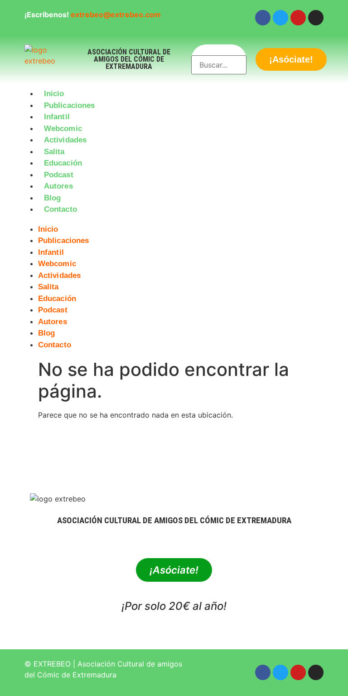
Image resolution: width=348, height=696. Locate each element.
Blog (52, 198)
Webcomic (63, 128)
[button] (174, 220)
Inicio (54, 93)
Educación (63, 163)
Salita (54, 151)
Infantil (57, 116)
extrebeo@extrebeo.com (116, 14)
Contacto (60, 209)
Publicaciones (69, 105)
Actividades (65, 140)
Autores (58, 186)
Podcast (58, 174)
